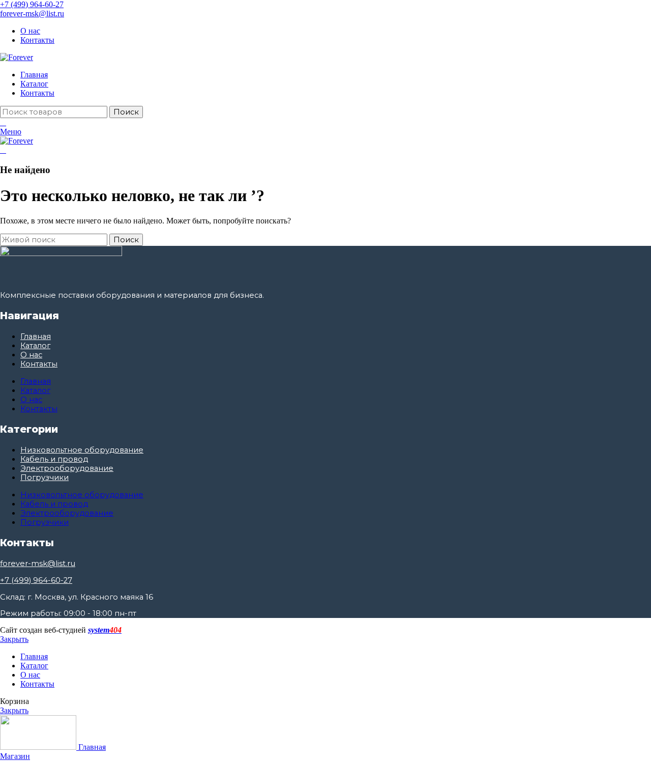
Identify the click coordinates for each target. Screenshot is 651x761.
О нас (31, 354)
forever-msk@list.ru (32, 13)
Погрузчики (44, 477)
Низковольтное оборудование (81, 450)
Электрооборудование (66, 468)
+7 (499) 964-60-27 (32, 4)
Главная (35, 336)
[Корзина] (3, 122)
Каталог (35, 345)
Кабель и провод (54, 459)
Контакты (38, 364)
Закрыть (14, 639)
